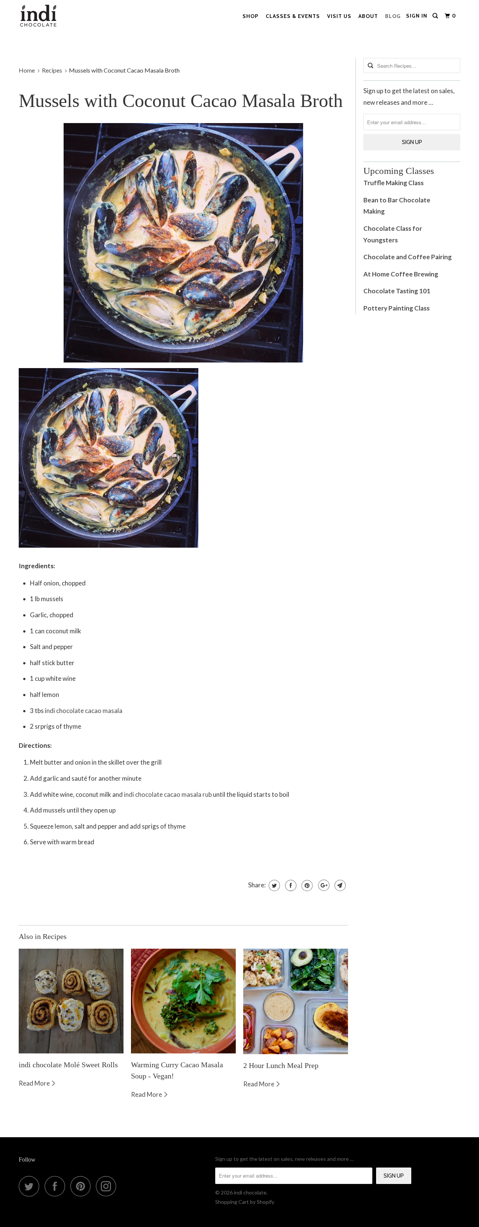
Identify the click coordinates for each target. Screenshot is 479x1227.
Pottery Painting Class (397, 308)
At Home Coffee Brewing (400, 274)
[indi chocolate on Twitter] (31, 1186)
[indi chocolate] (38, 17)
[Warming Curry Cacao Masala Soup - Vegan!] (183, 1001)
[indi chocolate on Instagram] (108, 1186)
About (368, 16)
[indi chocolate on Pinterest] (82, 1186)
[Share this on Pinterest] (306, 885)
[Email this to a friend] (339, 885)
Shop (250, 16)
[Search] (436, 15)
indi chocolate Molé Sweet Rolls (68, 1065)
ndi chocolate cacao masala (84, 711)
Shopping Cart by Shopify (244, 1202)
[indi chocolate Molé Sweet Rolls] (71, 1001)
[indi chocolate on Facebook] (57, 1186)
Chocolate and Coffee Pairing (407, 257)
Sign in (416, 15)
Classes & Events (293, 16)
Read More (35, 1083)
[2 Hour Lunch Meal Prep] (295, 1001)
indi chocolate (250, 1192)
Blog (393, 16)
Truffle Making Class (393, 183)
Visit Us (339, 16)
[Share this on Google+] (322, 885)
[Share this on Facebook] (289, 885)
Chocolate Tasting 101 (396, 291)
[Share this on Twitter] (273, 885)
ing (381, 211)
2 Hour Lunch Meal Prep (280, 1065)
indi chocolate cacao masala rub (168, 794)
